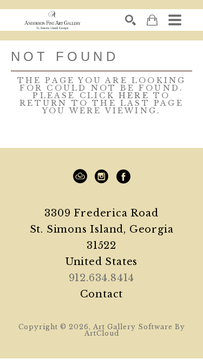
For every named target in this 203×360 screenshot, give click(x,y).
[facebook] (123, 176)
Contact (101, 294)
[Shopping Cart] (152, 20)
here (134, 95)
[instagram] (102, 176)
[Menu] (174, 20)
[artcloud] (80, 176)
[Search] (130, 20)
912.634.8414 (102, 278)
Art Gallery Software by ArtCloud (134, 330)
